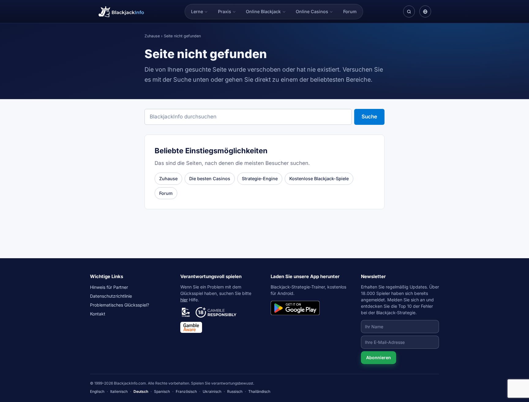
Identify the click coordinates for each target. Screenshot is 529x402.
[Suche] (409, 11)
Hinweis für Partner (109, 287)
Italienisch (119, 391)
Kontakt (97, 313)
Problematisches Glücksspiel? (119, 304)
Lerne (197, 11)
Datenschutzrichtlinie (111, 296)
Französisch (186, 391)
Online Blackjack (263, 11)
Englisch (97, 391)
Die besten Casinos (209, 178)
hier (184, 299)
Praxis (224, 11)
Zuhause (152, 36)
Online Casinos (312, 11)
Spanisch (162, 391)
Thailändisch (259, 391)
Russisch (234, 391)
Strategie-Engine (260, 178)
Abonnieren (378, 357)
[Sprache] (425, 11)
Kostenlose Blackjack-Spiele (319, 178)
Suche (369, 117)
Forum (350, 11)
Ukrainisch (212, 391)
